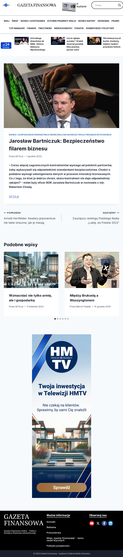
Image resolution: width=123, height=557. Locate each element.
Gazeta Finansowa (23, 520)
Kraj (6, 21)
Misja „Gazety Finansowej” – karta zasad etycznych (65, 539)
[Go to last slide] (9, 284)
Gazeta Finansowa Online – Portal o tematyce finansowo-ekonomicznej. (20, 532)
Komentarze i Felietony (100, 28)
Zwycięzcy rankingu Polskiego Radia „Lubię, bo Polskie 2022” (96, 218)
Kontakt (51, 521)
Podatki (79, 28)
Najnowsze (70, 134)
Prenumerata (54, 532)
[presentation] (31, 270)
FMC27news (45, 28)
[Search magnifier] (119, 5)
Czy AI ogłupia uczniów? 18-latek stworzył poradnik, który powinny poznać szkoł (75, 44)
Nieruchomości (63, 28)
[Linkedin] (110, 523)
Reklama (51, 527)
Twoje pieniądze (87, 134)
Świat (15, 21)
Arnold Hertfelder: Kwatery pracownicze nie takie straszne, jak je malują (29, 218)
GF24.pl (19, 156)
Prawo (115, 21)
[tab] (55, 319)
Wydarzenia (104, 134)
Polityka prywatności (58, 545)
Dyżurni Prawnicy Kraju (61, 21)
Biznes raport (86, 21)
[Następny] (114, 284)
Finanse (31, 28)
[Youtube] (91, 523)
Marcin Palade (83, 306)
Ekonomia (103, 21)
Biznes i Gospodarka (33, 21)
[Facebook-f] (104, 523)
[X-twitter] (98, 523)
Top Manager (17, 28)
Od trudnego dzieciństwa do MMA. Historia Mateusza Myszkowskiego (37, 44)
